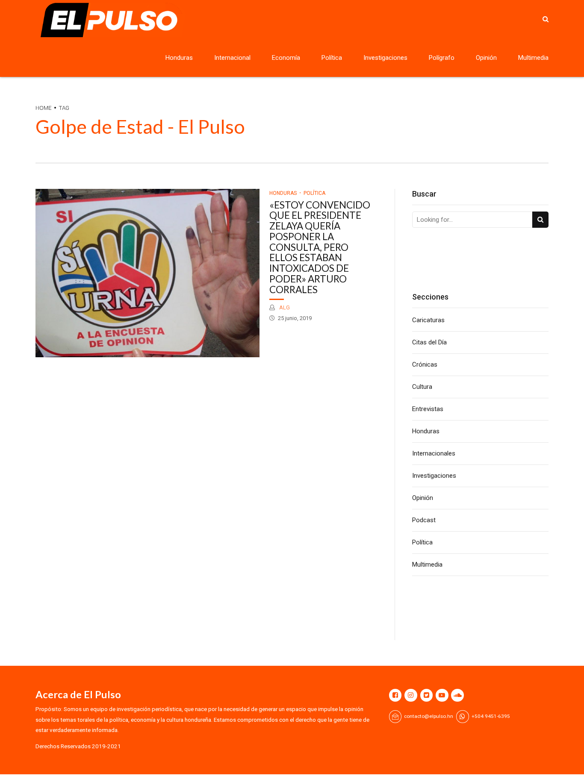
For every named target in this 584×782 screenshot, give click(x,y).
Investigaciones (385, 58)
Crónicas (424, 364)
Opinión (486, 58)
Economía (286, 58)
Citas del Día (429, 342)
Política (331, 58)
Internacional (232, 58)
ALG (284, 307)
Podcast (424, 520)
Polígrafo (441, 58)
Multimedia (533, 58)
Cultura (422, 387)
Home (43, 107)
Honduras (179, 58)
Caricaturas (428, 320)
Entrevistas (427, 409)
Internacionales (433, 453)
